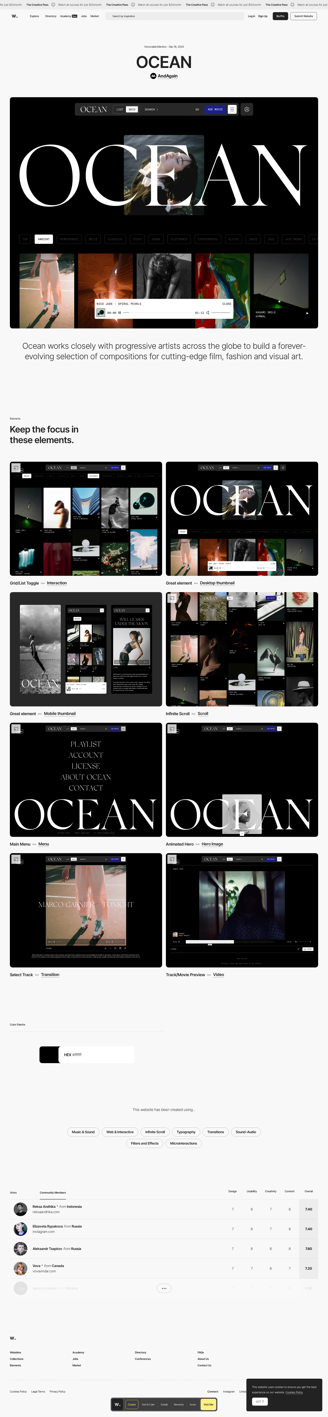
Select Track (21, 974)
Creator (132, 1404)
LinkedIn (244, 1391)
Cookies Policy (18, 1391)
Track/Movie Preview (185, 974)
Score (193, 1404)
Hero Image (212, 844)
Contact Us (204, 1365)
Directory (50, 16)
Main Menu (20, 844)
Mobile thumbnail (60, 714)
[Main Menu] (86, 780)
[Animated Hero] (242, 780)
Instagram (229, 1391)
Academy (68, 16)
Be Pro (280, 16)
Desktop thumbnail (217, 583)
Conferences (143, 1358)
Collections (16, 1358)
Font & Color (148, 1404)
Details (164, 1404)
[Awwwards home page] (117, 1404)
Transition (50, 975)
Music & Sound (83, 1132)
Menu (44, 844)
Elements (179, 1404)
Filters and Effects (144, 1143)
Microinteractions (183, 1143)
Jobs (84, 16)
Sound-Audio (246, 1132)
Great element (179, 583)
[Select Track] (86, 910)
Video (218, 975)
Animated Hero (180, 844)
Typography (186, 1132)
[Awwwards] (14, 16)
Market (95, 16)
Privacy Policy (57, 1391)
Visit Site (208, 1404)
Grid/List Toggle (24, 583)
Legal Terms (38, 1391)
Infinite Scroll (178, 713)
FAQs (201, 1352)
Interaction (57, 583)
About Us (203, 1358)
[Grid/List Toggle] (86, 519)
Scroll (203, 714)
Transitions (215, 1132)
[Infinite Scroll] (242, 649)
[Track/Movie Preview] (242, 910)
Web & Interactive (120, 1132)
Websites (15, 1352)
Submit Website (303, 16)
